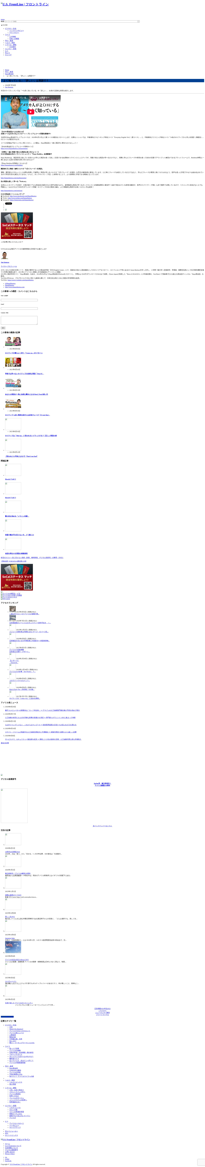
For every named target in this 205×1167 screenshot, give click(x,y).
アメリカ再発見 (15, 1094)
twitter (7, 1159)
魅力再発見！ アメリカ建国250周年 (18, 873)
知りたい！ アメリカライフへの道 (21, 1076)
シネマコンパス (15, 1108)
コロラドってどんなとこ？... (19, 680)
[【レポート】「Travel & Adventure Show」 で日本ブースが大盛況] (12, 658)
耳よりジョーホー (11, 1131)
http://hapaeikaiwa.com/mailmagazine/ (13, 178)
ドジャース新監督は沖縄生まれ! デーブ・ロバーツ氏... (28, 632)
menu (3, 19)
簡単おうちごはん (15, 1114)
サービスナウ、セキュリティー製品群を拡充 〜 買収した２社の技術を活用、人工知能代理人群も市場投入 (43, 739)
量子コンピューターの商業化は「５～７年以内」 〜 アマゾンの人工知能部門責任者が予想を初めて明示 (42, 710)
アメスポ (12, 1118)
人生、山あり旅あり (16, 1090)
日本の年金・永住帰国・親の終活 (21, 1052)
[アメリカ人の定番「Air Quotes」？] (12, 669)
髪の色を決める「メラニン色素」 (17, 516)
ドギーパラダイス (15, 1054)
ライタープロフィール (9, 266)
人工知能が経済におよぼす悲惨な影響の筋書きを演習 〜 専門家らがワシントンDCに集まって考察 (40, 717)
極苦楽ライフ (14, 1058)
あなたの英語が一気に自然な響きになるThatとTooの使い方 (26, 394)
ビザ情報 (12, 36)
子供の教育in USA (15, 1074)
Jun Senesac (9, 87)
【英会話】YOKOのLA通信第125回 (13, 561)
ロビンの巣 (13, 1110)
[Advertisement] (40, 13)
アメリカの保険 (15, 1050)
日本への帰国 (14, 39)
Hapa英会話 (9, 74)
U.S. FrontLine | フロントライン (21, 1164)
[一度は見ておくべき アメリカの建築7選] (12, 612)
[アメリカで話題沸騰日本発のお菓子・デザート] (12, 647)
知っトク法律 (14, 1048)
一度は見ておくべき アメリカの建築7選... (24, 614)
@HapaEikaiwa (10, 283)
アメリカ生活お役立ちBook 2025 (17, 960)
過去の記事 (5, 743)
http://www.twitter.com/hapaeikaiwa (20, 198)
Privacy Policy (10, 1154)
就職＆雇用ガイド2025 (13, 895)
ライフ (7, 34)
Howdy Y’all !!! (10, 479)
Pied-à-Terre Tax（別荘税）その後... (21, 689)
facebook (8, 1161)
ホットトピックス (11, 1135)
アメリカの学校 (15, 1072)
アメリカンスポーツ (16, 1123)
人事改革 (12, 1035)
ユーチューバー (10, 981)
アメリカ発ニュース (16, 1033)
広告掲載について (11, 1148)
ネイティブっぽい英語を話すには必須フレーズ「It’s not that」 (27, 415)
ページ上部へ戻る (7, 1017)
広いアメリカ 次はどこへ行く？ (21, 1060)
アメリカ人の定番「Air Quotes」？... (22, 671)
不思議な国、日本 (15, 1039)
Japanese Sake (10, 938)
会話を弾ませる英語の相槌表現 (16, 553)
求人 (6, 1133)
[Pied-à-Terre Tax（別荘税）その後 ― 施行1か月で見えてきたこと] (12, 687)
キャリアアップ (15, 1127)
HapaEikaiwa (9, 285)
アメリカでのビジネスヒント (19, 1031)
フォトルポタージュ (16, 1098)
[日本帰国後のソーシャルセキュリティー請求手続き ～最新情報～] (12, 621)
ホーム (7, 1144)
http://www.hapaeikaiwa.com (14, 287)
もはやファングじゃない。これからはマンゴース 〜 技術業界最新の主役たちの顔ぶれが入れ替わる (40, 725)
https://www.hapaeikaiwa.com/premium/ (14, 148)
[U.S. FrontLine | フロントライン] (25, 4)
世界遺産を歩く (15, 1102)
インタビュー (14, 1125)
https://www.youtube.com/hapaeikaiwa (21, 280)
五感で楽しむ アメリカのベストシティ (19, 1003)
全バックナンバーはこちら (102, 826)
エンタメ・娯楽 (10, 49)
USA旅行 (12, 47)
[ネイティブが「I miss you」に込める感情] (12, 696)
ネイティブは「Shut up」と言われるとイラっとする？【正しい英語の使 (31, 436)
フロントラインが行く (17, 1092)
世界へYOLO (14, 1096)
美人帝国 (12, 1084)
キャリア (8, 55)
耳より (7, 53)
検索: (2, 21)
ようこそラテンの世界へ (18, 1100)
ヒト (6, 51)
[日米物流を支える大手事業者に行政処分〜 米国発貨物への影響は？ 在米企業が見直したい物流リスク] (12, 639)
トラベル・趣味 (10, 45)
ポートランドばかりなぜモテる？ (21, 1056)
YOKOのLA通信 (15, 1070)
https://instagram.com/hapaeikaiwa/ (22, 200)
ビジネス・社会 (10, 28)
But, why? (12, 1041)
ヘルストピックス (15, 1082)
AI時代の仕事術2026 (12, 852)
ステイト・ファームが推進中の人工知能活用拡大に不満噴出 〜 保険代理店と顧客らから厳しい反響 (40, 732)
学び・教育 (9, 41)
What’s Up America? (16, 1029)
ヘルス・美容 (10, 43)
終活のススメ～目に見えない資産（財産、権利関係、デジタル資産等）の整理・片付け (32, 557)
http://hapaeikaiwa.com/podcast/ (11, 190)
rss (6, 1157)
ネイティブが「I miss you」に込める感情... (24, 698)
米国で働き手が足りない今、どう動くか (19, 535)
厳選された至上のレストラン (19, 1116)
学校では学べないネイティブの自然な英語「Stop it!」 (24, 374)
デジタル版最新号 (11, 1150)
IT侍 (10, 1027)
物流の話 (12, 1037)
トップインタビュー (16, 30)
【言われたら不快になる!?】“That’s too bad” (21, 456)
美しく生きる (10, 917)
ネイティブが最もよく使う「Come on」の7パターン (24, 353)
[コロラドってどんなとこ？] (12, 678)
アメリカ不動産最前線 (17, 1062)
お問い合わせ (10, 1152)
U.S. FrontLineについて (13, 1146)
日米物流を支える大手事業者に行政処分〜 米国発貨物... (29, 641)
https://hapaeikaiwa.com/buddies (12, 165)
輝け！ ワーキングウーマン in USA (21, 1043)
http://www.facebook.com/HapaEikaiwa (23, 196)
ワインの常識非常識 (16, 1112)
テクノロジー (14, 32)
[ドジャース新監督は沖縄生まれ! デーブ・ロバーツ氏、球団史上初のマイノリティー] (12, 630)
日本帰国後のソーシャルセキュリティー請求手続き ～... (30, 623)
